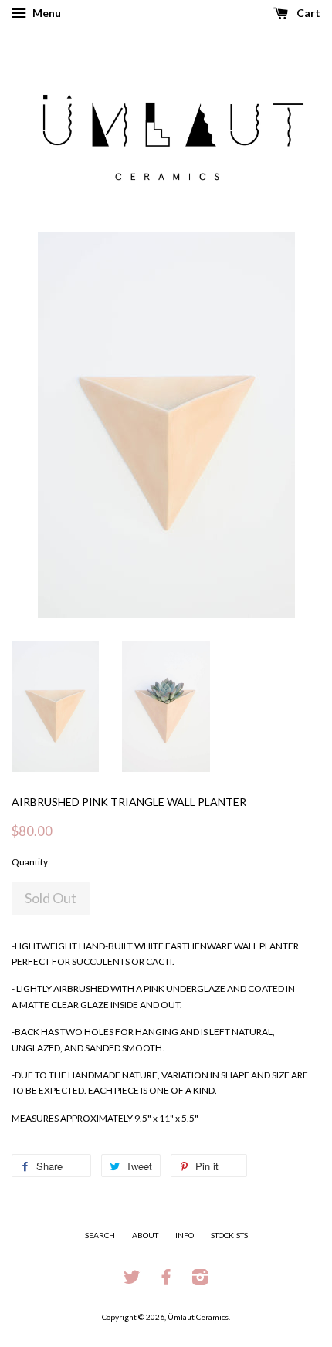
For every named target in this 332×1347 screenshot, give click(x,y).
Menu (45, 12)
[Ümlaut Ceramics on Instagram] (199, 1280)
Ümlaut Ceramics (198, 1317)
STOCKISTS (229, 1235)
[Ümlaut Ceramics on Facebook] (166, 1280)
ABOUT (145, 1235)
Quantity (30, 862)
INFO (184, 1235)
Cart (307, 12)
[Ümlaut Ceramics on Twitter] (132, 1280)
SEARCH (100, 1235)
